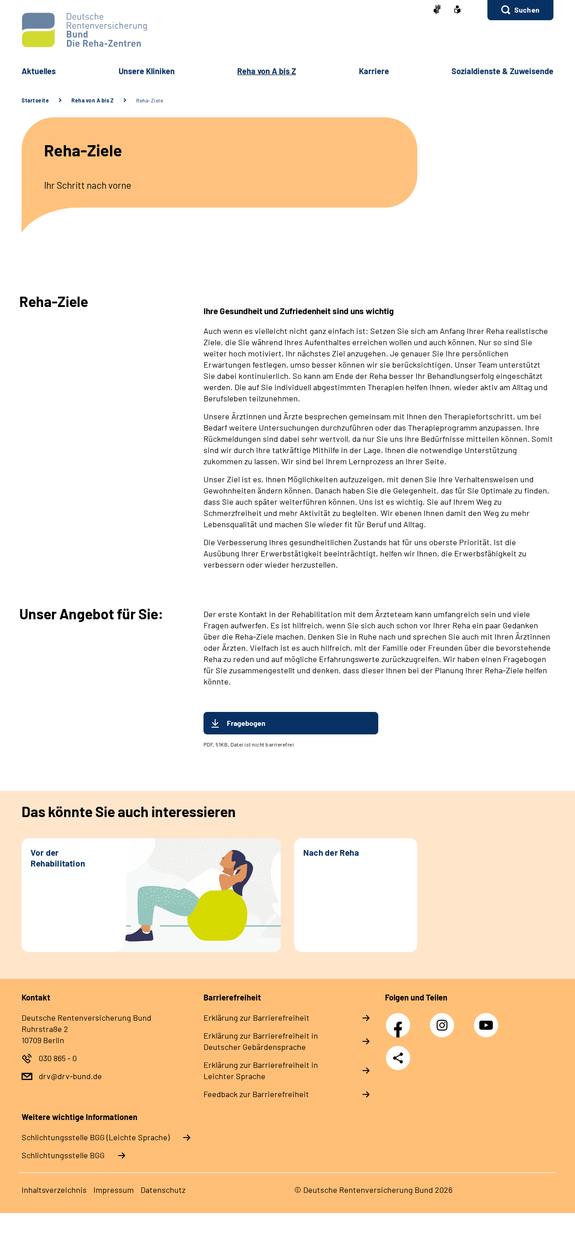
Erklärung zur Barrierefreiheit (256, 1017)
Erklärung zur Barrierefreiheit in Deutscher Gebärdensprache (260, 1041)
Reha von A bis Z (92, 100)
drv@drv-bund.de (70, 1076)
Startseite (35, 100)
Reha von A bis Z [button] (266, 71)
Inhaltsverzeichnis (54, 1190)
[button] (520, 10)
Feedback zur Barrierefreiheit (256, 1094)
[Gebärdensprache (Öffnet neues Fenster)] (437, 10)
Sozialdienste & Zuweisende (502, 71)
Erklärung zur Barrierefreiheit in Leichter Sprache (260, 1070)
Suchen (527, 9)
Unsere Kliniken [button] (147, 71)
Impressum (113, 1190)
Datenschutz (163, 1190)
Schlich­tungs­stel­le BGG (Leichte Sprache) (96, 1137)
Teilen (398, 1058)
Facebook (400, 1020)
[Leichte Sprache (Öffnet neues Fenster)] (457, 10)
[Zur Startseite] (287, 30)
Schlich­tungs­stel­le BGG (63, 1155)
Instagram (444, 1020)
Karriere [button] (374, 71)
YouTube (487, 1020)
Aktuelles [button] (39, 71)
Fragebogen (246, 723)
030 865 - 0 (58, 1058)
